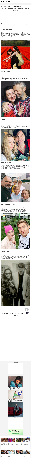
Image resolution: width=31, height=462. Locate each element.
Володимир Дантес (8, 313)
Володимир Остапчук (13, 313)
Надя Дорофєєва (18, 313)
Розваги (3, 312)
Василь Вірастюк (4, 313)
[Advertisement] (15, 16)
